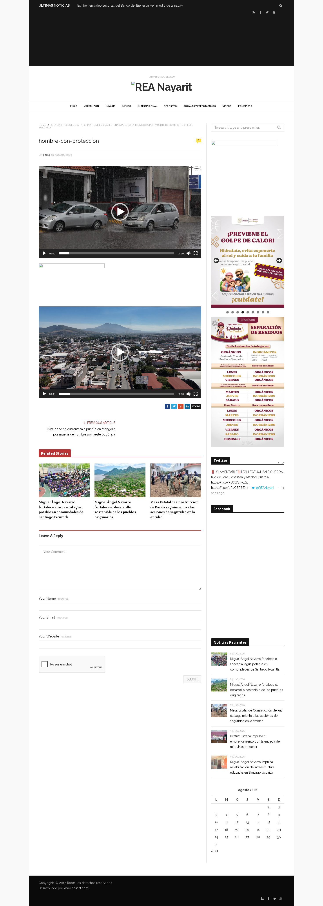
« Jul (214, 851)
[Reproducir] (44, 253)
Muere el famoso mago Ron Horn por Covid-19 (111, 5)
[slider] (116, 253)
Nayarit (111, 106)
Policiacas (245, 106)
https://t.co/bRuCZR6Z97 (229, 487)
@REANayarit (265, 487)
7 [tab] (258, 312)
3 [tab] (237, 312)
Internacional (147, 106)
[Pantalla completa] (195, 253)
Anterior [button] (216, 261)
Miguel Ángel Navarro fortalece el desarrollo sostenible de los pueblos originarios (115, 509)
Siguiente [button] (279, 261)
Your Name (54, 598)
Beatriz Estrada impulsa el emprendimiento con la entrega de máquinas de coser (255, 741)
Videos (227, 106)
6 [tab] (253, 312)
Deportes (170, 106)
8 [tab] (263, 312)
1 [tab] (227, 312)
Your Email (53, 617)
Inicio (73, 106)
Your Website (55, 636)
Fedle (46, 154)
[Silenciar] (188, 253)
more (196, 406)
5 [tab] (248, 312)
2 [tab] (232, 312)
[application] (120, 212)
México (126, 106)
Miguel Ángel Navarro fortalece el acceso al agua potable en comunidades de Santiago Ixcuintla (61, 509)
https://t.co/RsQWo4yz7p (229, 482)
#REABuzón (91, 106)
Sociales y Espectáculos (199, 106)
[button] (120, 212)
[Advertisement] (161, 40)
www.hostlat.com (76, 888)
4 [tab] (242, 312)
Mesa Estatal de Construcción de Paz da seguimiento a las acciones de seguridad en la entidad (174, 509)
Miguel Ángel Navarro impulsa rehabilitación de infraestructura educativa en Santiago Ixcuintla (252, 767)
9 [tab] (268, 312)
